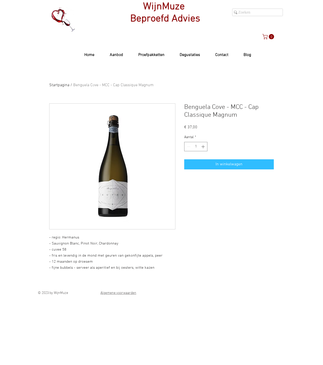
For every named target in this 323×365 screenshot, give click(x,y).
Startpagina (59, 85)
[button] (268, 36)
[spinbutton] (195, 146)
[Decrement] (188, 146)
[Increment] (203, 146)
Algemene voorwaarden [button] (118, 293)
